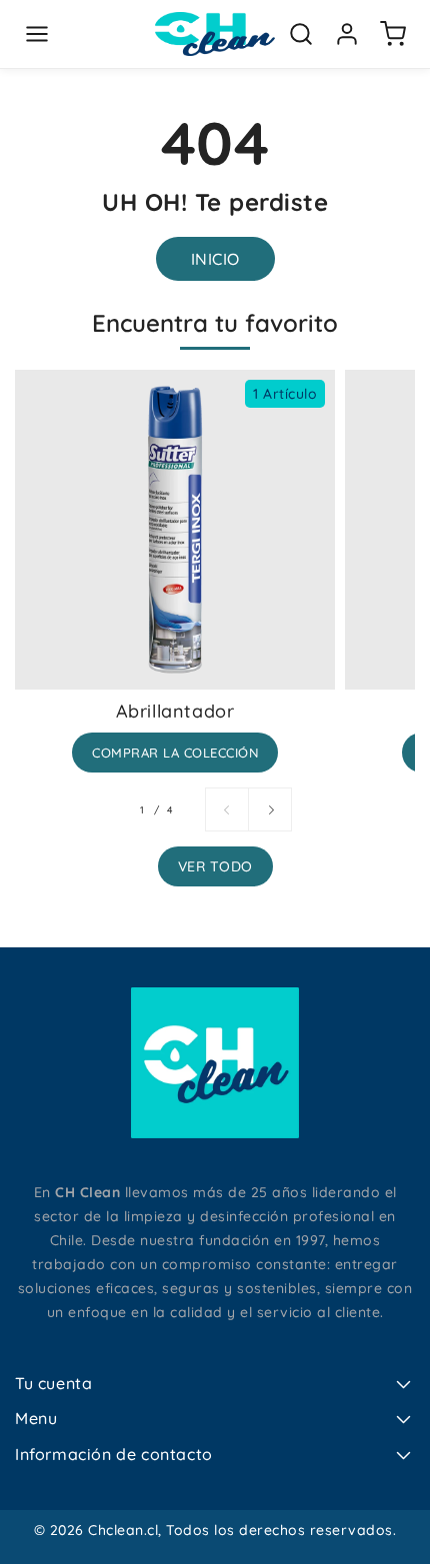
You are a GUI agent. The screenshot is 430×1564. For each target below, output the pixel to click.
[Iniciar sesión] (347, 34)
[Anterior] (227, 809)
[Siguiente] (270, 809)
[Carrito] (393, 34)
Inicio (215, 259)
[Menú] (37, 34)
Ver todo (215, 866)
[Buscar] (301, 34)
